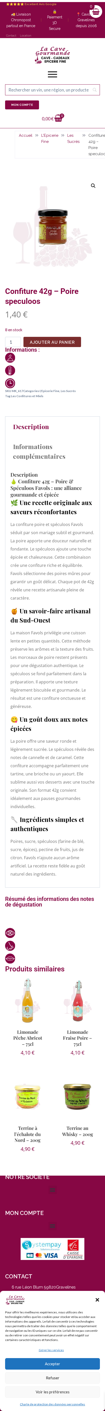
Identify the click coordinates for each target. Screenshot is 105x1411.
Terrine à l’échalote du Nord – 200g (27, 1134)
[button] (97, 1299)
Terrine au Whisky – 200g (77, 1131)
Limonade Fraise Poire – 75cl (77, 1038)
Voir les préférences (53, 1392)
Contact (11, 35)
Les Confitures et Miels (27, 396)
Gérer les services (51, 1350)
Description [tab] (31, 426)
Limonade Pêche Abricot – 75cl (27, 1038)
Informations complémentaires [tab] (39, 451)
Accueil (25, 135)
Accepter (52, 1363)
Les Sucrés (73, 138)
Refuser (52, 1377)
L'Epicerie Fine (49, 138)
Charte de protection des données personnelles (52, 1404)
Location (25, 35)
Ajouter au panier (52, 342)
